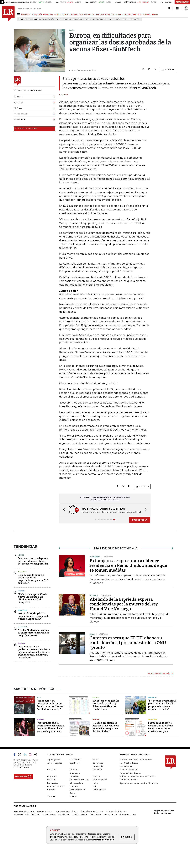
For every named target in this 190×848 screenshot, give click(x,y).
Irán (39, 697)
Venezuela (22, 627)
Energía (21, 591)
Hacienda (22, 572)
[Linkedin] (155, 69)
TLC (110, 19)
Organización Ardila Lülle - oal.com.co (164, 812)
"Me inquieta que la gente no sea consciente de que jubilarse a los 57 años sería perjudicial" (50, 727)
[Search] (169, 8)
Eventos (96, 776)
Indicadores (52, 783)
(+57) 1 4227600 (21, 767)
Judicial (96, 719)
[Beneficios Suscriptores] (177, 8)
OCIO (56, 14)
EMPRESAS (48, 14)
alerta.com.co (110, 814)
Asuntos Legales (54, 763)
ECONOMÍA (37, 14)
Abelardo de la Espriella (95, 19)
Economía (49, 19)
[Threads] (36, 755)
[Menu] (19, 14)
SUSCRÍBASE (182, 2)
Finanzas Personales (79, 779)
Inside (95, 783)
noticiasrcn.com (80, 814)
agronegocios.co (45, 811)
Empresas (51, 776)
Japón (117, 19)
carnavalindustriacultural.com (27, 814)
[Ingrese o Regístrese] (186, 8)
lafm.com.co (95, 814)
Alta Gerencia (76, 759)
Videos (73, 796)
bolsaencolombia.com (116, 811)
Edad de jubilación (131, 19)
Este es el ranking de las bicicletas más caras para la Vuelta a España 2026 (33, 616)
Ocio (94, 786)
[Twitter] (149, 69)
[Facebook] (143, 69)
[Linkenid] (26, 755)
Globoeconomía (99, 779)
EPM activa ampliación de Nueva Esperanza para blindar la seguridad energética (32, 598)
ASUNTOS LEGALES (114, 14)
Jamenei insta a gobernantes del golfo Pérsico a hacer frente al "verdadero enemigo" (50, 704)
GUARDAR (170, 70)
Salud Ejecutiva (99, 789)
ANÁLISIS (100, 14)
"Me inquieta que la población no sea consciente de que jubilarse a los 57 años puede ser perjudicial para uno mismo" (34, 652)
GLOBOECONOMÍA (69, 14)
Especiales (74, 776)
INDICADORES (144, 14)
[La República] (8, 13)
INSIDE (155, 14)
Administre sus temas (27, 128)
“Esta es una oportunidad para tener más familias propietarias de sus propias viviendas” (162, 704)
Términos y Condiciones (130, 773)
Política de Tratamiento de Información (137, 776)
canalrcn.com (49, 814)
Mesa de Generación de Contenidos (136, 759)
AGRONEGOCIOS (86, 14)
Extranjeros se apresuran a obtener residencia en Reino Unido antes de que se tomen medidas (128, 565)
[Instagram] (31, 755)
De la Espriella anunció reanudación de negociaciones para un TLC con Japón (33, 579)
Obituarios (74, 786)
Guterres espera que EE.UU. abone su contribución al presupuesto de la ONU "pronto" (128, 642)
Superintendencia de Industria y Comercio (139, 783)
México (21, 555)
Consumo (152, 719)
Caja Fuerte (75, 763)
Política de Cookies (103, 840)
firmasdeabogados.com (92, 811)
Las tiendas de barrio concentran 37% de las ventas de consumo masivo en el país (160, 727)
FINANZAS (25, 14)
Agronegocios (53, 759)
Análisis (95, 759)
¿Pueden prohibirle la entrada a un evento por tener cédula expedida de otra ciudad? (105, 727)
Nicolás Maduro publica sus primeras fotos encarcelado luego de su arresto (33, 633)
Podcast (51, 789)
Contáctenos (126, 766)
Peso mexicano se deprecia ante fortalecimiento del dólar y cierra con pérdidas (33, 561)
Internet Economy (55, 786)
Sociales (51, 796)
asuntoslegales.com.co (24, 811)
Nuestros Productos (129, 763)
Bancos (67, 19)
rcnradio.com (64, 814)
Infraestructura (76, 783)
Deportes (22, 610)
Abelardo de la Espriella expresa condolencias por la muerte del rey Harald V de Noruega (124, 604)
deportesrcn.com (128, 814)
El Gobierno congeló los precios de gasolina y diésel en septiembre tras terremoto (105, 704)
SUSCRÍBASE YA (139, 520)
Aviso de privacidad (128, 769)
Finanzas (77, 19)
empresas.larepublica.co (67, 811)
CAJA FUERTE (130, 14)
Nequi (58, 19)
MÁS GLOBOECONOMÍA (159, 673)
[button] (63, 509)
